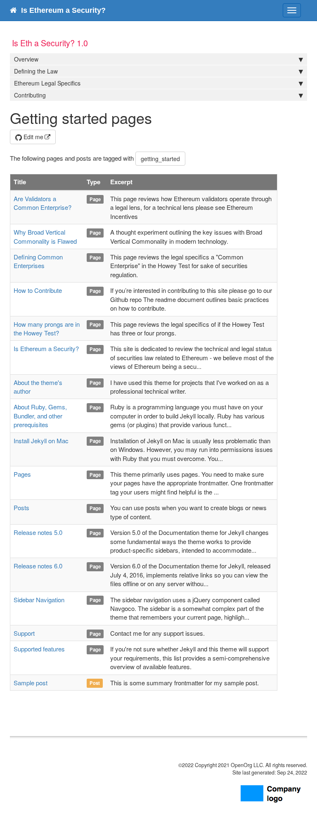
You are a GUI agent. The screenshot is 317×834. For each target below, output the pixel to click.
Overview (26, 59)
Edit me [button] (32, 137)
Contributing (30, 95)
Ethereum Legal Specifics (47, 83)
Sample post (30, 682)
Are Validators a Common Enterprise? (42, 202)
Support (24, 633)
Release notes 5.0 (38, 532)
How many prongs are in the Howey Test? (47, 328)
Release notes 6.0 (38, 565)
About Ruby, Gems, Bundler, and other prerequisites (40, 415)
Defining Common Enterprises (38, 261)
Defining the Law (36, 71)
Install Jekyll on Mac (41, 440)
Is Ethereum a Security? (46, 348)
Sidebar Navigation (39, 599)
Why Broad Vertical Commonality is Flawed (45, 236)
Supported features (39, 648)
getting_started (160, 158)
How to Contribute (38, 290)
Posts (21, 507)
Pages (22, 474)
